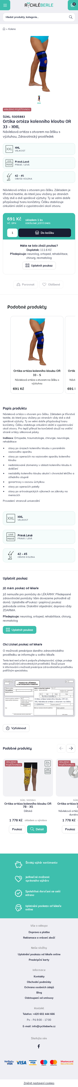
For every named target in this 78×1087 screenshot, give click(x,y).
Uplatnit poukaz (41, 265)
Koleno (12, 28)
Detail (39, 829)
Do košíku (47, 233)
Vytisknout (18, 728)
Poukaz (17, 829)
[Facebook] (39, 1046)
